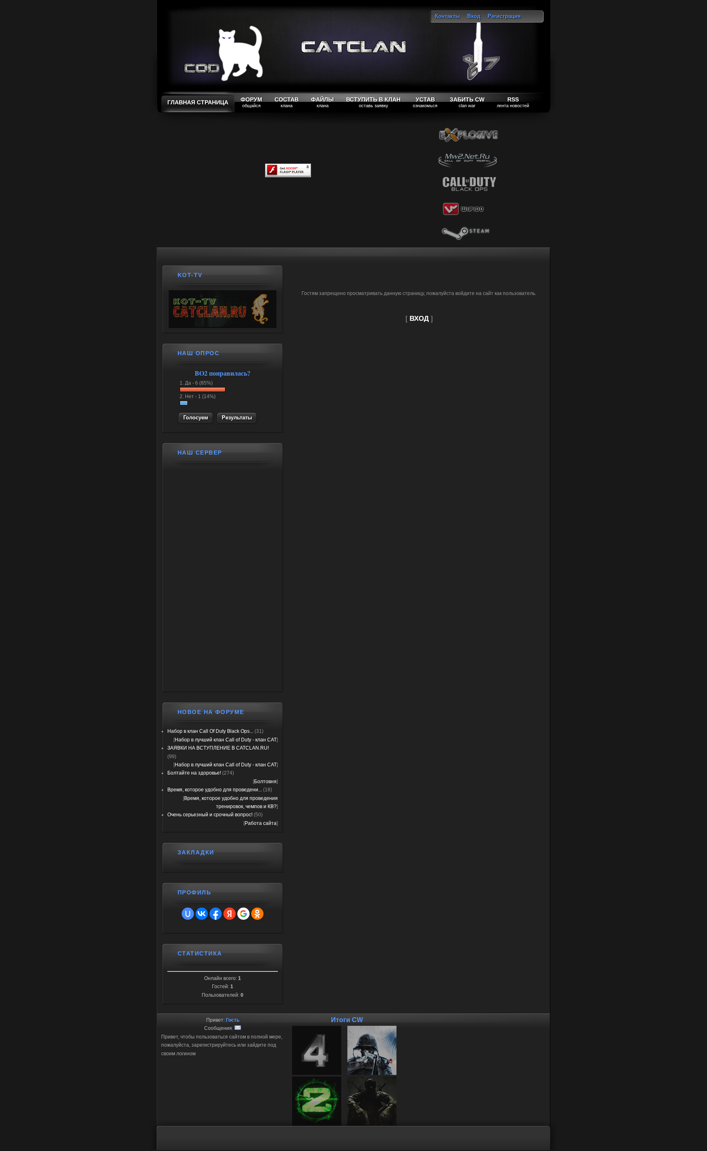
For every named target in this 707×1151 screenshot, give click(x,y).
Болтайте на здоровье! (194, 773)
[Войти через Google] (243, 914)
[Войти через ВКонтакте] (202, 914)
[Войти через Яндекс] (229, 914)
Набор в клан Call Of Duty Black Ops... (210, 731)
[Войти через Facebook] (215, 914)
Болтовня (265, 781)
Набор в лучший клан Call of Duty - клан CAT (226, 740)
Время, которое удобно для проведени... (214, 790)
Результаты (237, 417)
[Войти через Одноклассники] (257, 914)
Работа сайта (261, 823)
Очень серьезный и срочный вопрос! (209, 815)
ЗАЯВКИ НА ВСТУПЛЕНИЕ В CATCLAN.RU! (218, 748)
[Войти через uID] (188, 914)
